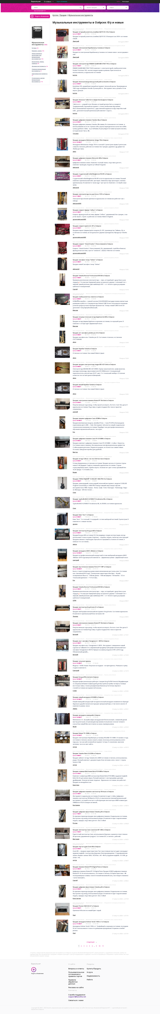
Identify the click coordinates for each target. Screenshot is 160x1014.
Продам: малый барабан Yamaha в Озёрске (87, 385)
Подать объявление (62, 1)
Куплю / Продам (59, 15)
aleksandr (76, 167)
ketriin (75, 75)
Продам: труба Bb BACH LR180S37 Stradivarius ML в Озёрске (92, 499)
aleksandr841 (77, 203)
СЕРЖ (74, 600)
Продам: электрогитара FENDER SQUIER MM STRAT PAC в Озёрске (94, 64)
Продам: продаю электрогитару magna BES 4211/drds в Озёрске (94, 364)
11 (103, 946)
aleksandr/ (76, 269)
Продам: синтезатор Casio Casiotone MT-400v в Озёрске (91, 830)
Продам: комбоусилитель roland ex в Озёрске (88, 297)
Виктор (75, 452)
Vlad (74, 915)
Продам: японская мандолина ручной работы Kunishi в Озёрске (94, 82)
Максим (75, 310)
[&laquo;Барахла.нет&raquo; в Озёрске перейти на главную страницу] (36, 1)
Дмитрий (76, 41)
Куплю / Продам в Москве (78, 28)
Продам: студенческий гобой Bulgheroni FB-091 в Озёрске (92, 174)
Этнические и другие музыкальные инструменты (38, 79)
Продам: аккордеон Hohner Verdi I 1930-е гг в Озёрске (91, 922)
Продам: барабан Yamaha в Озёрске (85, 349)
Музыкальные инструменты (80, 15)
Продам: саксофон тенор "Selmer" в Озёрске (88, 260)
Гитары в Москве (108, 61)
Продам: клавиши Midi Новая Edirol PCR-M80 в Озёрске (91, 771)
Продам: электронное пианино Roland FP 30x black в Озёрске (93, 400)
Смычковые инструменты (39, 74)
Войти (118, 1)
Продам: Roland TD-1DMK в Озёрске (85, 733)
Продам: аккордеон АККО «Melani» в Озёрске (88, 551)
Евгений (75, 634)
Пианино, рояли (37, 51)
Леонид (75, 616)
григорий (76, 560)
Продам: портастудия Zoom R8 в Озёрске (87, 847)
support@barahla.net (77, 997)
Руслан (75, 823)
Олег (74, 492)
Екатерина (76, 805)
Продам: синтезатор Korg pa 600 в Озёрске (87, 531)
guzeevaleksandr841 (79, 219)
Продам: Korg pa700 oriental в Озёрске (86, 677)
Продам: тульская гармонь (82, 661)
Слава (75, 691)
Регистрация (125, 1)
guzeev (75, 524)
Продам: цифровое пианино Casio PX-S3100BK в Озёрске (91, 438)
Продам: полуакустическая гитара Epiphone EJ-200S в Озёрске (93, 317)
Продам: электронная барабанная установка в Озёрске (91, 48)
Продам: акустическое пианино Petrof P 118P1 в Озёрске (92, 567)
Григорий (76, 670)
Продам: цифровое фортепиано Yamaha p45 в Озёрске (91, 812)
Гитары (34, 48)
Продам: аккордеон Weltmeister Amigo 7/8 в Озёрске (90, 140)
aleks (74, 151)
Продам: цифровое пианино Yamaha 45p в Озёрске (90, 120)
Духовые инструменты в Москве (111, 171)
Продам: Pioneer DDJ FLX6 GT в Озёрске (86, 906)
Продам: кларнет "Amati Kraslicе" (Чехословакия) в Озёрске (93, 244)
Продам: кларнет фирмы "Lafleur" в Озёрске (88, 210)
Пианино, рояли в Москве (110, 97)
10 (99, 946)
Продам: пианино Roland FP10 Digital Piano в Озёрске (90, 867)
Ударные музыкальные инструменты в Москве (114, 45)
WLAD (74, 727)
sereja (75, 747)
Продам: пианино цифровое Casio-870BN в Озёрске (90, 418)
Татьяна (75, 134)
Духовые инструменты (39, 66)
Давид (75, 709)
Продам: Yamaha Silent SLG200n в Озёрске (87, 753)
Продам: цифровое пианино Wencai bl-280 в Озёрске (90, 158)
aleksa (75, 544)
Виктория (76, 839)
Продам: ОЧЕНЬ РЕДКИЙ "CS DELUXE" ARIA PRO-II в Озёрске (92, 479)
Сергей (75, 289)
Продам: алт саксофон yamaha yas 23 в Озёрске (89, 333)
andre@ (75, 412)
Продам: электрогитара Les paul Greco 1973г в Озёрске (91, 194)
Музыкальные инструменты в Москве (94, 28)
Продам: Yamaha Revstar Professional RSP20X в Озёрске (91, 276)
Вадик (75, 472)
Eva (74, 432)
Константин (77, 898)
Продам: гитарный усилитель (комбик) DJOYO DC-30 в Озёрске (94, 32)
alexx (74, 342)
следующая (90, 942)
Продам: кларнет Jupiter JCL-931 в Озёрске (87, 226)
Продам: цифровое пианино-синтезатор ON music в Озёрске (93, 791)
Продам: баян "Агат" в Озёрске (83, 515)
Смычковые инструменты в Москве (112, 382)
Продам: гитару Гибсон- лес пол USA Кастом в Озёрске (91, 459)
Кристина (76, 785)
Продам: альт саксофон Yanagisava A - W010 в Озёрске (91, 641)
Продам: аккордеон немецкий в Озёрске (86, 715)
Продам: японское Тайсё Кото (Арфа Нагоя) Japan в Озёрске (93, 100)
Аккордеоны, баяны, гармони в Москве (113, 138)
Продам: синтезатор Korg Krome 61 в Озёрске (88, 607)
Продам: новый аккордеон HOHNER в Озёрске (88, 697)
